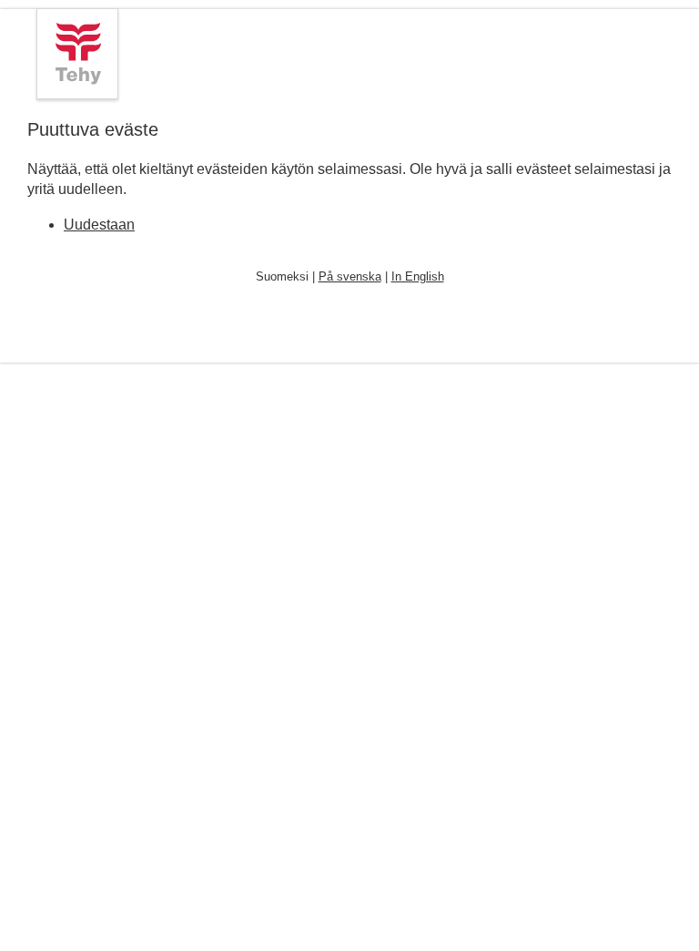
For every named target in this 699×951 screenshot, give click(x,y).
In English (417, 276)
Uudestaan (99, 224)
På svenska (350, 276)
